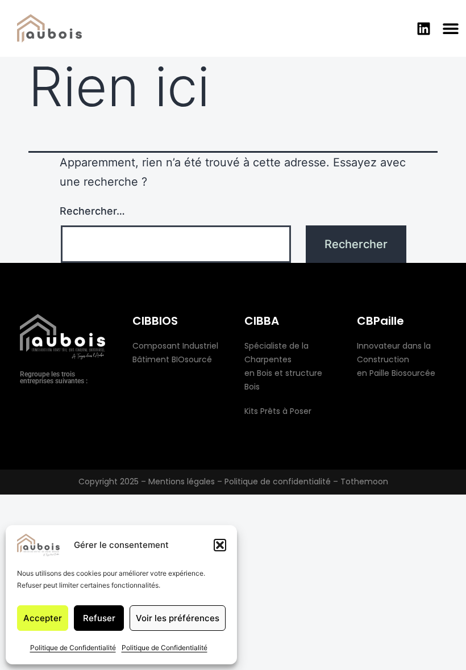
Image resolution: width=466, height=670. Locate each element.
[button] (220, 545)
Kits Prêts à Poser (277, 411)
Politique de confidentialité (277, 481)
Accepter (42, 618)
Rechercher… (92, 211)
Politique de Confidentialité (73, 647)
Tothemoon (364, 481)
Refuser (99, 618)
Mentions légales (181, 481)
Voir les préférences (177, 618)
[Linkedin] (423, 28)
